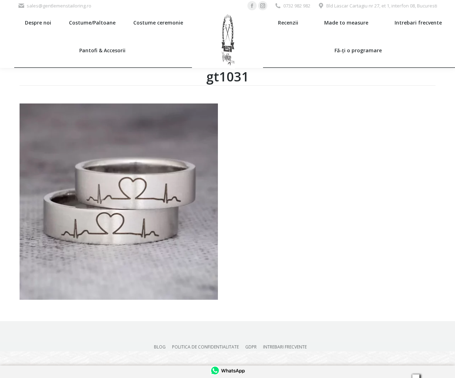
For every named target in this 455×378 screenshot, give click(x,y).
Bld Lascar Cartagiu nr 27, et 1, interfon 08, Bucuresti (381, 5)
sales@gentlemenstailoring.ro (59, 5)
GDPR (251, 347)
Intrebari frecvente (285, 347)
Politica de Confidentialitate (205, 347)
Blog (160, 347)
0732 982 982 (296, 5)
